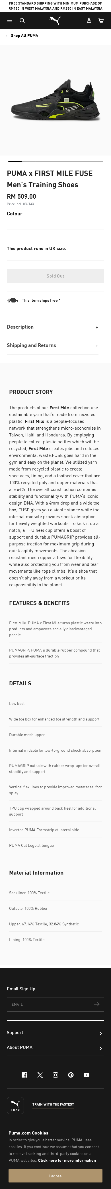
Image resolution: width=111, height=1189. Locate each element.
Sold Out (55, 275)
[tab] (15, 161)
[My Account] (89, 20)
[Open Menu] (11, 20)
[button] (11, 20)
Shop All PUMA (24, 35)
